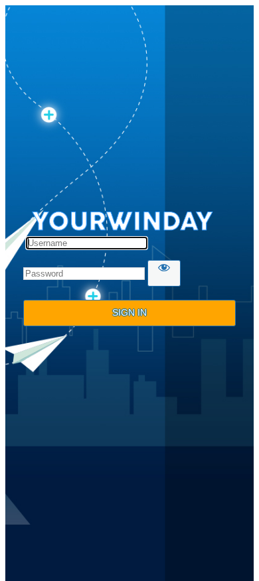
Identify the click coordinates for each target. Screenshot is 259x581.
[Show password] (164, 273)
